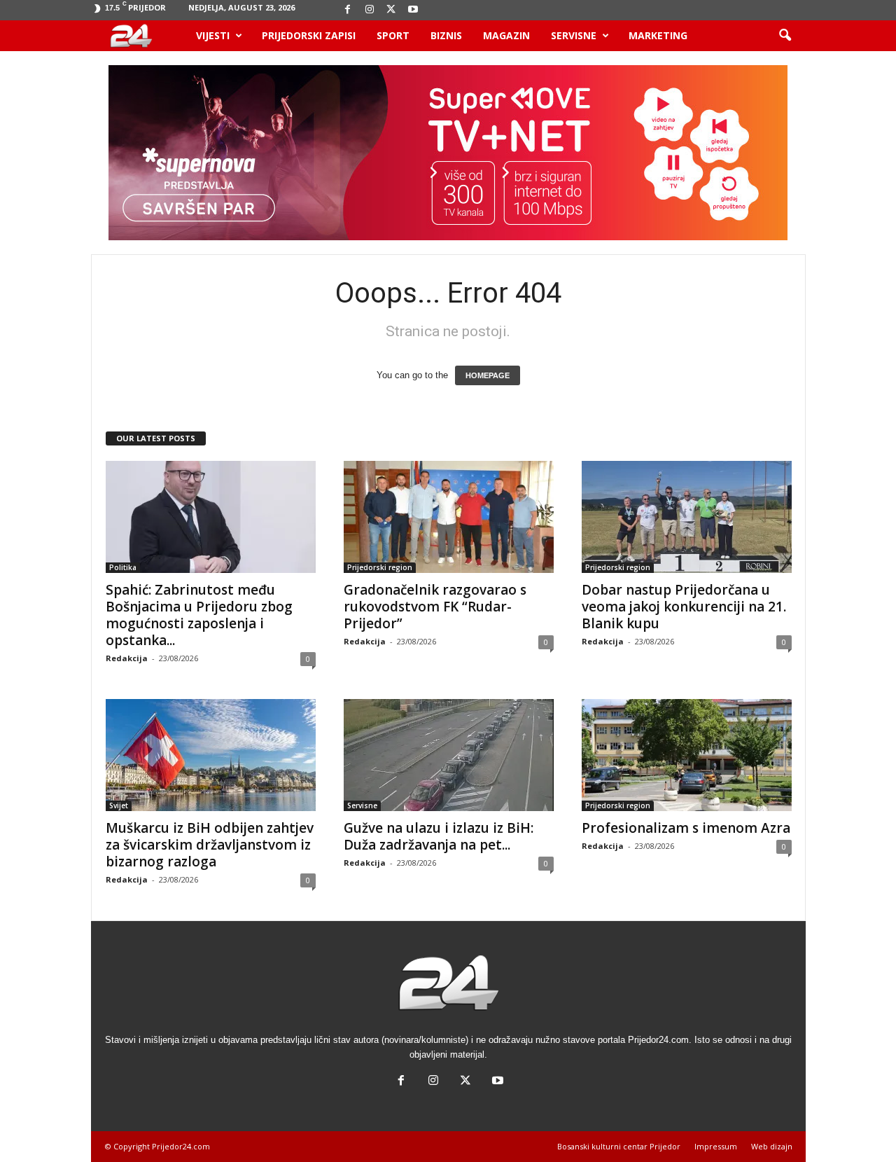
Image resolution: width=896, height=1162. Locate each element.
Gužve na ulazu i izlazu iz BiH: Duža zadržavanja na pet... (438, 836)
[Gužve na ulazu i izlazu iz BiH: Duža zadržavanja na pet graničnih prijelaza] (449, 755)
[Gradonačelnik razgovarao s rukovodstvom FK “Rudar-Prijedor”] (449, 517)
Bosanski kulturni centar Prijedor (618, 1146)
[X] (391, 10)
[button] (784, 35)
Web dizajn (771, 1146)
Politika (122, 567)
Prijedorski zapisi (309, 35)
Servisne (573, 35)
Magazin (506, 35)
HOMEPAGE (487, 375)
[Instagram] (369, 10)
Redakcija (127, 658)
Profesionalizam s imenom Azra (686, 828)
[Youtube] (413, 10)
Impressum (715, 1146)
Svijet (118, 805)
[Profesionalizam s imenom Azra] (687, 755)
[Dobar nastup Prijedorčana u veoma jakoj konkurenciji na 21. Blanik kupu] (687, 517)
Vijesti (213, 35)
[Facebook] (348, 10)
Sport (393, 35)
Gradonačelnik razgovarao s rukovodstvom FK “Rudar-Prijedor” (435, 606)
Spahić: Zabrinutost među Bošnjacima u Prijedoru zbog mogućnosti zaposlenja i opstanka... (199, 615)
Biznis (446, 35)
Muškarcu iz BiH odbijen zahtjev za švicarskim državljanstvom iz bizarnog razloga (210, 845)
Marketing (658, 35)
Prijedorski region (379, 567)
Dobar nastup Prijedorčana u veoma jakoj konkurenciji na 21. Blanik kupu (684, 606)
